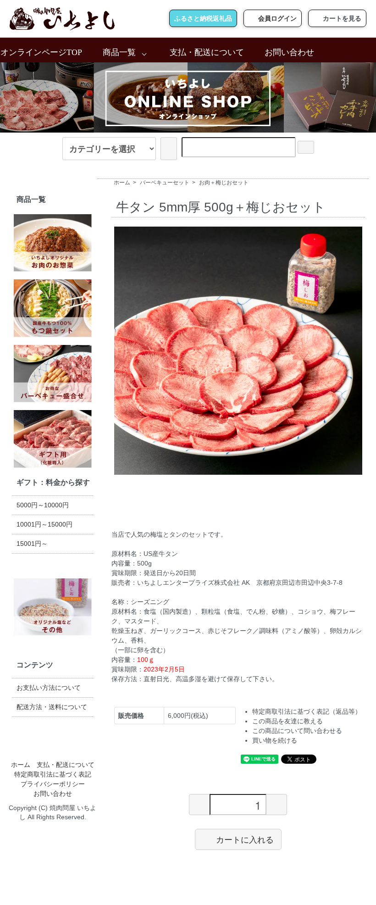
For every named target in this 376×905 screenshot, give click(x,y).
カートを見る (342, 18)
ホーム (122, 182)
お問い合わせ (289, 52)
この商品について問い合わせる (297, 730)
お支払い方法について (49, 687)
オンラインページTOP (41, 52)
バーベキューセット (164, 182)
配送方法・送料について (52, 707)
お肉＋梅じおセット (224, 182)
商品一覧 (119, 52)
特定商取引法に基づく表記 (52, 774)
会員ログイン (277, 18)
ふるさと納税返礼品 (203, 18)
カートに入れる (245, 839)
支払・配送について (207, 52)
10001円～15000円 (44, 524)
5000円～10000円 (43, 505)
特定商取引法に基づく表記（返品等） (306, 711)
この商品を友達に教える (287, 721)
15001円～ (32, 543)
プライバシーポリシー (53, 784)
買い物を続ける (274, 740)
